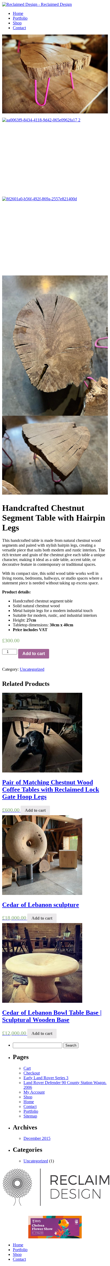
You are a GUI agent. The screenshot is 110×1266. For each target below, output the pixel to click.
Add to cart (33, 653)
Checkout (31, 1073)
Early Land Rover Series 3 (45, 1078)
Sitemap (30, 1116)
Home (18, 13)
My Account (34, 1092)
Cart (27, 1068)
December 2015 (36, 1138)
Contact (19, 28)
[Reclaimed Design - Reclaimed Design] (37, 4)
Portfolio (20, 18)
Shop (17, 23)
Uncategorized (32, 669)
